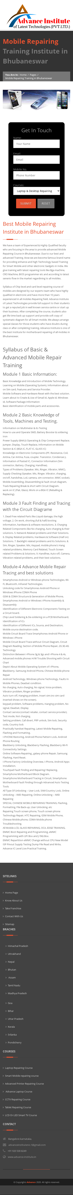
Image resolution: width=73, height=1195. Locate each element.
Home (23, 74)
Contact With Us (14, 916)
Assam (12, 977)
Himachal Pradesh (18, 946)
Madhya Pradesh (17, 993)
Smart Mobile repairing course (22, 1075)
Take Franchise (13, 908)
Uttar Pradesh (15, 1019)
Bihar (11, 1011)
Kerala (11, 1026)
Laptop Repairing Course (19, 1068)
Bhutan (12, 969)
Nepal (11, 961)
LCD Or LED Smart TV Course (21, 1115)
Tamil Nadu (14, 985)
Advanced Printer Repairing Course (24, 1083)
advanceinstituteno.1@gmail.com (27, 1145)
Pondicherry (15, 1042)
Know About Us (13, 900)
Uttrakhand (14, 954)
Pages (33, 74)
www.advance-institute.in (22, 1157)
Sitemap (9, 924)
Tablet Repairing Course (18, 1107)
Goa (10, 1003)
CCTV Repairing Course (17, 1099)
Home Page (11, 892)
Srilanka (12, 1034)
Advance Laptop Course (18, 1091)
